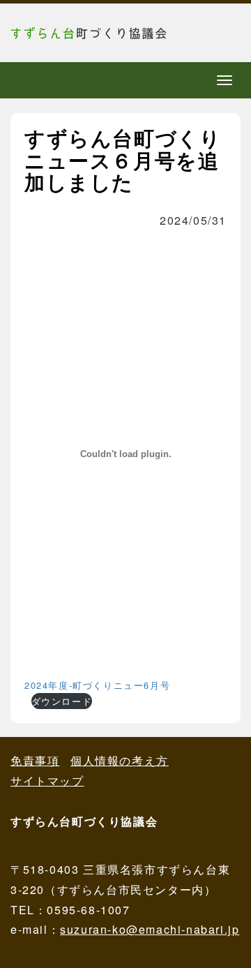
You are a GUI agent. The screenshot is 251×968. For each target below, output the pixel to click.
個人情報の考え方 (119, 760)
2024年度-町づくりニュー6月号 (97, 685)
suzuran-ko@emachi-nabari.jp (149, 929)
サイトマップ (47, 781)
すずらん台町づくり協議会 (115, 32)
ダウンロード (62, 701)
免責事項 (34, 760)
